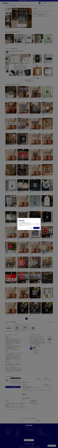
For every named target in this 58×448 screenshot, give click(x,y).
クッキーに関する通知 (36, 223)
